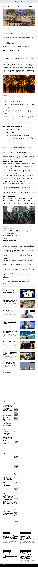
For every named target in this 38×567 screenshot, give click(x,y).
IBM (7, 495)
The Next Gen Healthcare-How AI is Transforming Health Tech (7, 419)
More (4, 5)
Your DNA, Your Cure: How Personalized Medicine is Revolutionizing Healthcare (8, 405)
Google (8, 431)
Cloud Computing (22, 550)
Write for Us (29, 565)
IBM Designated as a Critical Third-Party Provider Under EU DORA (8, 503)
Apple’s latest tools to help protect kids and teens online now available (7, 484)
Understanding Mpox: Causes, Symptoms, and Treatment (7, 410)
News (7, 5)
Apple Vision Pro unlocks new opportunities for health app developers (7, 415)
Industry (8, 403)
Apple (4, 412)
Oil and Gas (8, 550)
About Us (20, 565)
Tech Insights (28, 550)
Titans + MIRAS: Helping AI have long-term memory (7, 438)
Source (4, 283)
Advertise (33, 565)
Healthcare (4, 403)
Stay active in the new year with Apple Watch (7, 453)
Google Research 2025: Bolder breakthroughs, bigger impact (7, 433)
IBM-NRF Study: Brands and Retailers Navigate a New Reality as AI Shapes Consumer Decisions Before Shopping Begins (8, 498)
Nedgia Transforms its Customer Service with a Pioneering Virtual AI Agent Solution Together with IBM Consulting (8, 513)
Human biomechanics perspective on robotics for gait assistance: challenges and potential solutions (8, 424)
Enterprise (7, 412)
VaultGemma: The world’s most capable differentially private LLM (7, 442)
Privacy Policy (25, 565)
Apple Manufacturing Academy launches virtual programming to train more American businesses (8, 479)
